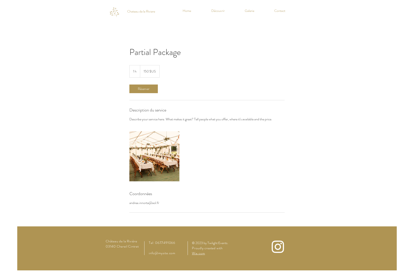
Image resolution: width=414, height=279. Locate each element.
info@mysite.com (162, 253)
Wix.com (198, 253)
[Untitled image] (154, 156)
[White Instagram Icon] (278, 246)
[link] (143, 89)
